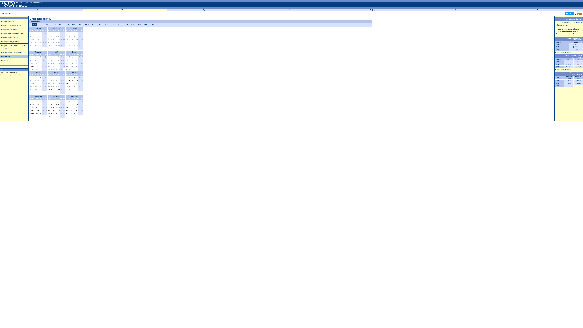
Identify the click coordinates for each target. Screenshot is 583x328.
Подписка (6, 56)
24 (51, 46)
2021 (67, 25)
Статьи (5, 60)
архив (569, 52)
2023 (54, 25)
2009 (145, 25)
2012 (126, 25)
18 (54, 43)
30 (40, 46)
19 (31, 43)
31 (69, 49)
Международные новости (12, 52)
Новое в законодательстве (12, 33)
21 (36, 43)
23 (40, 43)
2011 (132, 25)
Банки (291, 10)
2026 (34, 25)
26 (31, 46)
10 (51, 40)
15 (38, 40)
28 (36, 46)
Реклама (458, 10)
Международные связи (11, 37)
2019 (80, 25)
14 (36, 40)
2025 (41, 25)
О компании (42, 10)
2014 (113, 25)
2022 (60, 25)
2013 (119, 25)
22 (38, 43)
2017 (93, 25)
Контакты (541, 10)
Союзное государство (10, 42)
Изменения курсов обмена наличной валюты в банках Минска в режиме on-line (567, 31)
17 (51, 43)
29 (38, 46)
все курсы (560, 52)
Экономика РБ (8, 21)
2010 (139, 25)
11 (54, 40)
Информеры (375, 10)
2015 (106, 25)
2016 (100, 25)
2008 (152, 25)
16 (40, 40)
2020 (73, 25)
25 (54, 46)
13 (33, 40)
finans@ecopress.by (13, 75)
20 (33, 43)
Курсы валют (208, 10)
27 (33, 46)
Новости (125, 10)
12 (31, 40)
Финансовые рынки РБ (11, 29)
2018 (87, 25)
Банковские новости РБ (11, 25)
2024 (47, 25)
